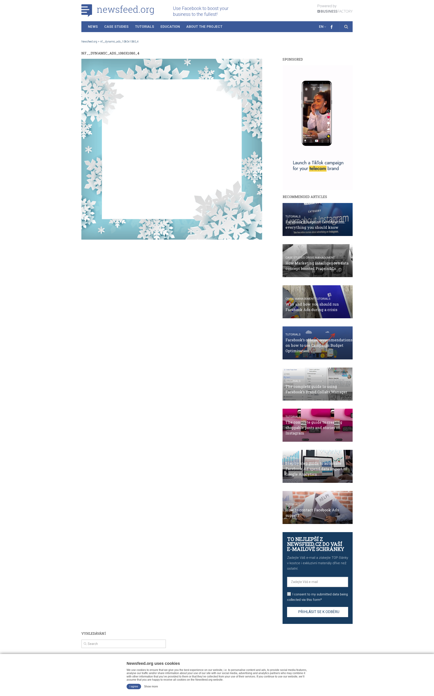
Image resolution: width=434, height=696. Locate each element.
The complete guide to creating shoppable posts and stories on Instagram (313, 427)
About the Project (204, 27)
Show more (151, 686)
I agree (134, 686)
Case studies (295, 257)
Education (170, 27)
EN (321, 27)
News (93, 27)
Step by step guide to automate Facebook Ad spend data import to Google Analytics (316, 469)
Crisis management (320, 257)
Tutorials (144, 27)
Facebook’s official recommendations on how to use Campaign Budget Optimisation (318, 345)
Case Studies (116, 27)
